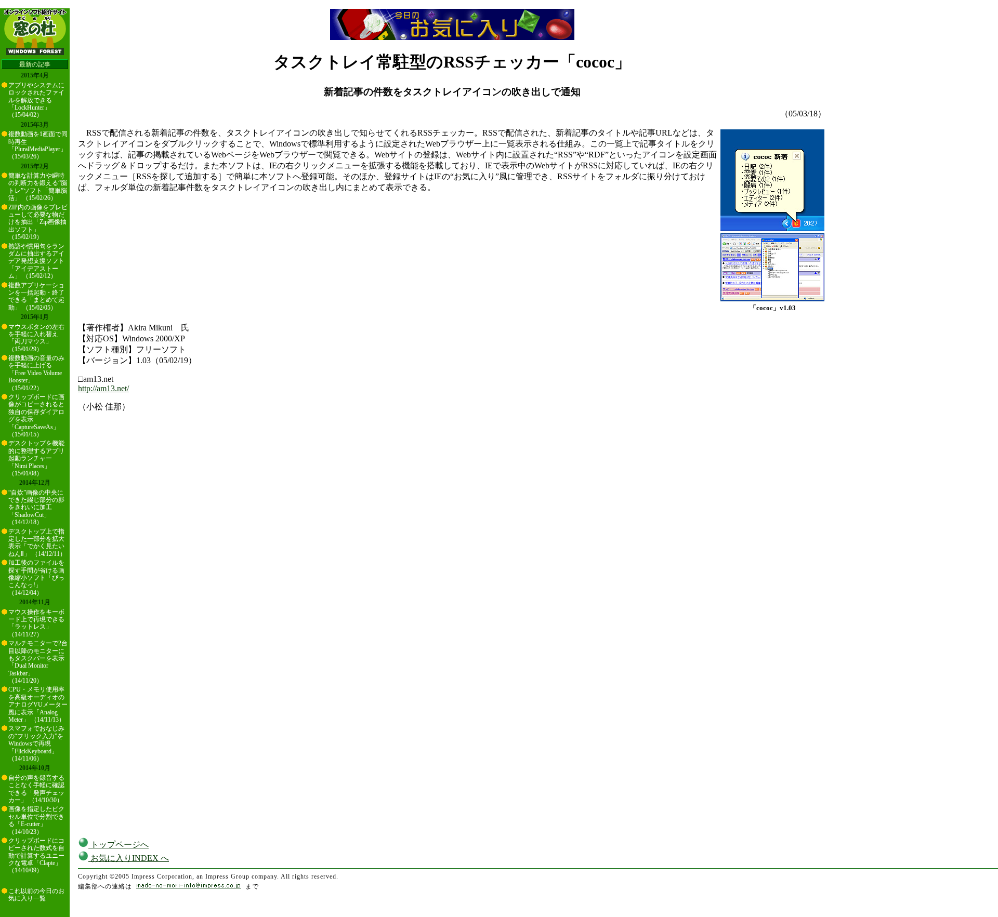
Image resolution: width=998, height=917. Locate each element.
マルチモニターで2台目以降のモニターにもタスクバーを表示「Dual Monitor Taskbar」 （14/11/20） (38, 662)
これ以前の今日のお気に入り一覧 (36, 894)
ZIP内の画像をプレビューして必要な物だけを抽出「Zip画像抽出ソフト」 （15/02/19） (38, 222)
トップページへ (118, 844)
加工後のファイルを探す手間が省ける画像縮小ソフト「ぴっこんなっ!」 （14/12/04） (36, 577)
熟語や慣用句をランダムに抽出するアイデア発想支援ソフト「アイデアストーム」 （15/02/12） (36, 261)
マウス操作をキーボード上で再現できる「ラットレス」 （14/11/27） (36, 623)
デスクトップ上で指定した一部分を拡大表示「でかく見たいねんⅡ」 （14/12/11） (37, 542)
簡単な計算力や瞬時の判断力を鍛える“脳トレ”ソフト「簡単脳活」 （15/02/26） (37, 187)
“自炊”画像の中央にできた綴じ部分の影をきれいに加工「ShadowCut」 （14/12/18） (36, 507)
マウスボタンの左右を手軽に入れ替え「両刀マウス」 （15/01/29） (36, 338)
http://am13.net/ (103, 388)
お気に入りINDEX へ (128, 858)
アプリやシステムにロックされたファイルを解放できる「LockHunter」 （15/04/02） (36, 100)
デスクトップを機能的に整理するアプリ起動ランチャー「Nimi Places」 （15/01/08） (36, 458)
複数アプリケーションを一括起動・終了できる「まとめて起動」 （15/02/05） (36, 296)
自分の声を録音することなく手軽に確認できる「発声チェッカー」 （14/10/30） (36, 789)
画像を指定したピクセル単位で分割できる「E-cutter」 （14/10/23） (36, 820)
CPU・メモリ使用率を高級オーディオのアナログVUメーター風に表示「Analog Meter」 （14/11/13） (38, 704)
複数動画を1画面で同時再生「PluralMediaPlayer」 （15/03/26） (38, 145)
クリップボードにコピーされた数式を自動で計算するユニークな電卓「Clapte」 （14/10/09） (36, 855)
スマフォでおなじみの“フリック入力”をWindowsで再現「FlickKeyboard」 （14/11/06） (36, 743)
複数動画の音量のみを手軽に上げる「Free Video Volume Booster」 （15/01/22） (36, 373)
